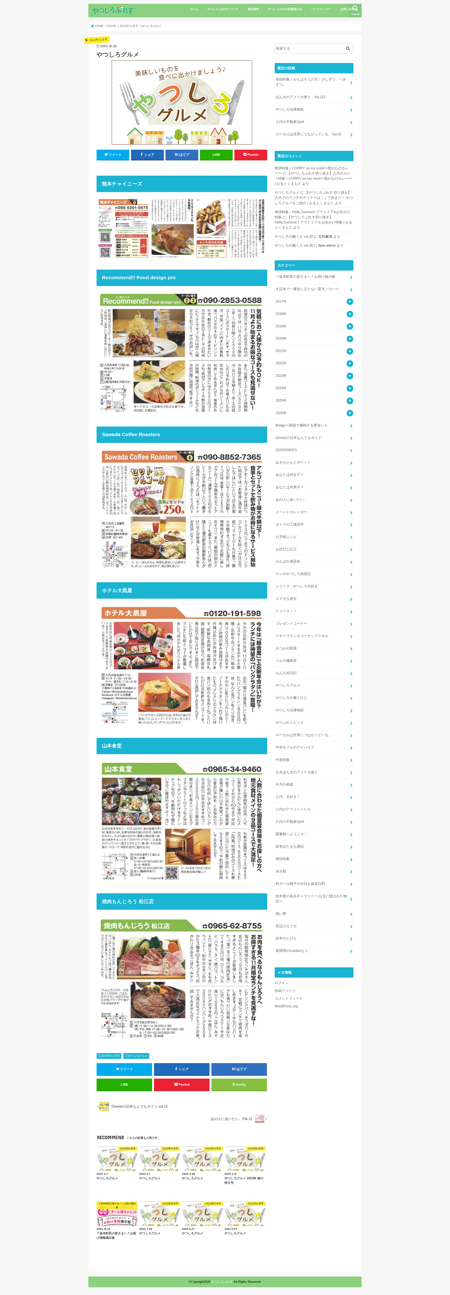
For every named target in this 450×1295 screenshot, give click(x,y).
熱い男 (281, 914)
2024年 (281, 388)
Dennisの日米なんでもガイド (299, 438)
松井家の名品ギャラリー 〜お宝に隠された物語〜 (311, 898)
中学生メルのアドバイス (295, 747)
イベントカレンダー (291, 512)
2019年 (281, 326)
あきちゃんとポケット (293, 462)
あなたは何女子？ (290, 475)
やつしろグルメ (138, 1056)
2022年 (281, 363)
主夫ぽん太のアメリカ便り (297, 772)
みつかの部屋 (286, 648)
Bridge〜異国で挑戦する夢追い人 (302, 425)
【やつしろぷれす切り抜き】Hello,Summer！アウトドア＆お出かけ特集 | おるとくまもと (313, 222)
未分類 (281, 871)
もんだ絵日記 (286, 673)
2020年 (281, 338)
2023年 (281, 376)
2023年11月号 (110, 1056)
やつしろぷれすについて (222, 9)
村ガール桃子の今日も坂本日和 (300, 884)
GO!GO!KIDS (286, 450)
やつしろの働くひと (291, 698)
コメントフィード (289, 998)
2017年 (281, 301)
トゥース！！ (286, 611)
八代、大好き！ (288, 797)
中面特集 (283, 760)
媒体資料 (253, 9)
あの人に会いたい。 (291, 499)
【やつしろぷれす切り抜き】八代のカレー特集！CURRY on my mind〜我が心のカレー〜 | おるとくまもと (313, 178)
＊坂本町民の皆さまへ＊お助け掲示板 (305, 276)
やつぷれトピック (290, 722)
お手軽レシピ (286, 537)
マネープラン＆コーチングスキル (302, 636)
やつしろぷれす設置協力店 (285, 9)
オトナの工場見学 (290, 524)
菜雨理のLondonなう (292, 951)
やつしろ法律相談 (290, 109)
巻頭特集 (283, 859)
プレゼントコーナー (291, 623)
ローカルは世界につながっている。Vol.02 (308, 134)
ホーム (194, 9)
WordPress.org (286, 1006)
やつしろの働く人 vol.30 (294, 236)
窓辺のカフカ (286, 926)
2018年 (281, 314)
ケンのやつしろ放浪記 (293, 574)
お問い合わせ (348, 9)
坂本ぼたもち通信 (290, 846)
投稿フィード (285, 991)
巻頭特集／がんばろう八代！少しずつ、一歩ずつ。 (311, 82)
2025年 (281, 400)
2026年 (281, 413)
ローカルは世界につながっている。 (304, 735)
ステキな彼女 (286, 599)
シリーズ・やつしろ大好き (297, 586)
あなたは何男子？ (290, 487)
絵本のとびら (286, 938)
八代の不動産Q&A (290, 122)
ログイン (282, 983)
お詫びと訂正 (286, 549)
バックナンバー (321, 9)
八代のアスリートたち (293, 809)
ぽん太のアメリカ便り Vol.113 (300, 97)
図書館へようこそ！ (291, 834)
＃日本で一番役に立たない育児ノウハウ (307, 289)
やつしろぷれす (222, 1282)
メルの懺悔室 (286, 661)
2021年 (281, 351)
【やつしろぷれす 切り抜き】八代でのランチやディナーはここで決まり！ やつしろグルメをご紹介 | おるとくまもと (314, 198)
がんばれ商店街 (288, 561)
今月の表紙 (284, 784)
